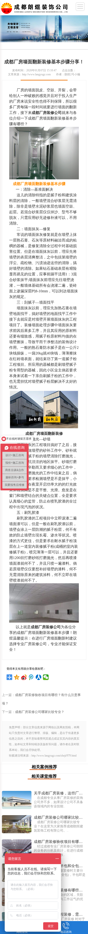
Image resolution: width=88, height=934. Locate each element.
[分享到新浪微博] (24, 677)
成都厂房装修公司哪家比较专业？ (39, 712)
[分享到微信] (46, 677)
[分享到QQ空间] (17, 677)
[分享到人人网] (39, 677)
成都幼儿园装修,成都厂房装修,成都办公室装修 (35, 7)
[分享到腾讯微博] (31, 677)
